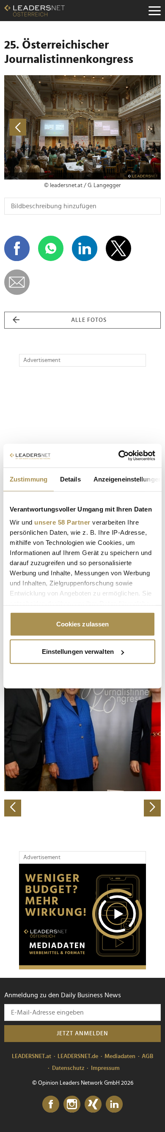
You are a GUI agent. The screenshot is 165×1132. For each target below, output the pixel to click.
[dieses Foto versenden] (17, 282)
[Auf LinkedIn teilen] (84, 248)
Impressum (105, 1068)
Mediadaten (119, 1056)
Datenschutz (68, 1068)
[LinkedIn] (114, 1104)
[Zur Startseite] (34, 10)
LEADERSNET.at (31, 1056)
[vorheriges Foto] (43, 127)
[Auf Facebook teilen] (17, 248)
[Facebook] (50, 1104)
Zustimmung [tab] (28, 478)
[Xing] (93, 1104)
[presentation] (12, 808)
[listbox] (82, 739)
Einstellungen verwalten (78, 651)
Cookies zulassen (82, 623)
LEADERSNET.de (78, 1056)
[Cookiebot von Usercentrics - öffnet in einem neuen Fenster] (118, 455)
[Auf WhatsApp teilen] (50, 248)
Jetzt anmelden (82, 1034)
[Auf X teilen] (118, 248)
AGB (147, 1056)
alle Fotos (89, 320)
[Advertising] (82, 916)
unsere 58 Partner (62, 522)
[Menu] (154, 10)
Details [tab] (70, 478)
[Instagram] (71, 1104)
